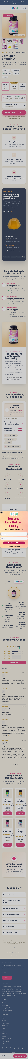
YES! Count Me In (14, 543)
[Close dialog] (1, 513)
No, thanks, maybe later (14, 546)
